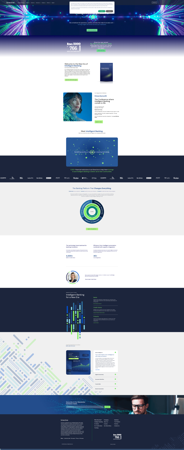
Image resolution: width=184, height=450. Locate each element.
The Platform (117, 421)
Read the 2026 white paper (71, 79)
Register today (99, 121)
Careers (106, 423)
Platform (27, 2)
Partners (48, 2)
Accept (102, 11)
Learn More (97, 369)
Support (53, 2)
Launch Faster (96, 322)
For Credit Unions (98, 425)
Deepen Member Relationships (99, 312)
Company (43, 2)
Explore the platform (92, 30)
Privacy (111, 444)
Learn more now (101, 50)
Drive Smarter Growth (97, 303)
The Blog (96, 427)
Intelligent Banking (21, 2)
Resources (38, 2)
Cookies (114, 444)
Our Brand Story (107, 425)
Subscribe (107, 406)
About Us (106, 421)
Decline (109, 11)
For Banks (96, 423)
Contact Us (154, 2)
